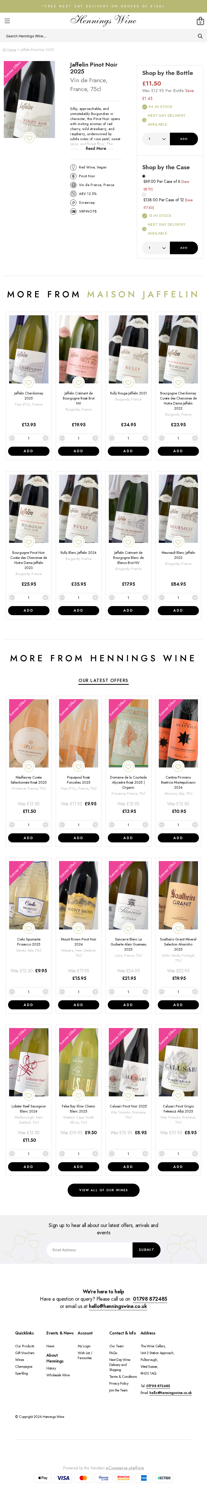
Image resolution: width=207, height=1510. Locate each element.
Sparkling (21, 1373)
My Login (84, 1346)
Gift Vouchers (24, 1352)
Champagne (23, 1366)
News (50, 1346)
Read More (96, 148)
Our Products (24, 1346)
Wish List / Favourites (85, 1355)
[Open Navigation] (7, 21)
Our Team (116, 1346)
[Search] (200, 36)
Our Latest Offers (103, 680)
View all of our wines (103, 1190)
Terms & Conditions (123, 1376)
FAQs (113, 1352)
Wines (19, 1359)
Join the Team (118, 1390)
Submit (146, 1249)
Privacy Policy (118, 1383)
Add (184, 139)
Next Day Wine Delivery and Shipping (119, 1364)
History (51, 1368)
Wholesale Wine (57, 1375)
